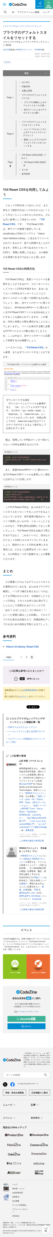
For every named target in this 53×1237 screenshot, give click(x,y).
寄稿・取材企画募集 (14, 1092)
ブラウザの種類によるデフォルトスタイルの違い (35, 104)
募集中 (24, 883)
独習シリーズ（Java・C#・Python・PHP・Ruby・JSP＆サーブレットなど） (32, 801)
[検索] (5, 12)
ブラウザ (7, 62)
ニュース (7, 1104)
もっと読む (11, 741)
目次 (26, 73)
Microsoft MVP (26, 783)
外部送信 (15, 1216)
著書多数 (29, 830)
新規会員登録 (27, 1019)
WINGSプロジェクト (35, 793)
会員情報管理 (17, 1192)
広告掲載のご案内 (39, 1092)
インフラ (47, 12)
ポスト (34, 706)
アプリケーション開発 (28, 12)
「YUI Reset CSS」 (34, 347)
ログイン (24, 696)
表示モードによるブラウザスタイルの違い (35, 111)
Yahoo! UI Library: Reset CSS (22, 646)
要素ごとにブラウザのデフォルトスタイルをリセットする (35, 142)
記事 (25, 889)
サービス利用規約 (19, 1205)
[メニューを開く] (4, 4)
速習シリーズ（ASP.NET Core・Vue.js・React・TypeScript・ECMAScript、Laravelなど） (32, 811)
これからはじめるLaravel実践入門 (32, 822)
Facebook (36, 898)
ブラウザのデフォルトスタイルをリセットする (34, 123)
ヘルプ (15, 1184)
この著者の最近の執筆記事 (31, 840)
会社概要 (15, 1201)
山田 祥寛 (6, 49)
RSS (36, 889)
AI (13, 12)
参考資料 (26, 173)
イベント (7, 1117)
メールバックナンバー (28, 1011)
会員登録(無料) (30, 690)
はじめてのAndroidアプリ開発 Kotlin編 (33, 825)
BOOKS (35, 1117)
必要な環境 (27, 90)
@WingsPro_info (27, 892)
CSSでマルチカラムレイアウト (22, 727)
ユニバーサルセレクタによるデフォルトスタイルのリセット (35, 132)
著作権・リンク (18, 1188)
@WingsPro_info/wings (30, 895)
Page (10, 97)
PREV (8, 657)
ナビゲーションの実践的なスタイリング (26, 738)
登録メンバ (39, 877)
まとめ (25, 169)
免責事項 (15, 1196)
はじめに (26, 82)
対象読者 (26, 86)
